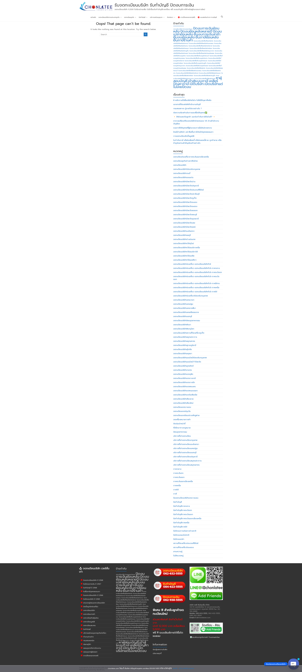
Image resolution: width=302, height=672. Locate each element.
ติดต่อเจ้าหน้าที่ (179, 423)
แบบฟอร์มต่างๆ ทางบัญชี (208, 17)
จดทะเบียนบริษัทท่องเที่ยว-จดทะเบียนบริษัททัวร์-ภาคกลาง (196, 268)
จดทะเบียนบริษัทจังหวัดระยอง (185, 206)
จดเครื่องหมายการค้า (182, 419)
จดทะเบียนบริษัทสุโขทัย (182, 349)
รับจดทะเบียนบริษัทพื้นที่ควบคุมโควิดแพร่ (197, 66)
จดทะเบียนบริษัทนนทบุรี (182, 316)
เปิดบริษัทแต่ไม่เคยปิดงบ (131, 649)
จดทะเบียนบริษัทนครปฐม (183, 304)
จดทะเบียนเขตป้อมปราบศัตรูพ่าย (186, 415)
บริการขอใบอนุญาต (156, 17)
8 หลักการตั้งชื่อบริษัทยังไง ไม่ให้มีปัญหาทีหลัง (192, 100)
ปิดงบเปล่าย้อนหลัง (132, 581)
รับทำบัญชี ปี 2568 (90, 588)
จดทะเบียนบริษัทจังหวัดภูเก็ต (185, 198)
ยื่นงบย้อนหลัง (184, 37)
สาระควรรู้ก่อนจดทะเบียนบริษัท (94, 603)
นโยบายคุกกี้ (157, 653)
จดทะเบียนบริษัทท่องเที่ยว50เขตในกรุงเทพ (190, 295)
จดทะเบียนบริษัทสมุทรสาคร (184, 341)
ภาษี (175, 493)
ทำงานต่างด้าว (88, 637)
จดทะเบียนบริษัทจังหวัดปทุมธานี (186, 185)
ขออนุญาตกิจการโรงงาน (92, 648)
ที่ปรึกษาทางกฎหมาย (182, 427)
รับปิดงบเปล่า (178, 539)
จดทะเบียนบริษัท (179, 165)
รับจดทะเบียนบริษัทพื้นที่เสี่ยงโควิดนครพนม (190, 71)
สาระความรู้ (177, 551)
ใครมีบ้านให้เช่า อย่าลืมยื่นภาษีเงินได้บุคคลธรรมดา (193, 132)
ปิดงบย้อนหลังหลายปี (196, 31)
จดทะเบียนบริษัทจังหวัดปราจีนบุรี (186, 194)
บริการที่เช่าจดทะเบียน (182, 436)
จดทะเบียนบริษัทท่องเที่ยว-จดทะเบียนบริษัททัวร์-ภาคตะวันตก (197, 272)
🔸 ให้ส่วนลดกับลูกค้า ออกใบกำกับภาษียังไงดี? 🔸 (194, 116)
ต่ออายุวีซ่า (87, 644)
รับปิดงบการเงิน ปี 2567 (92, 584)
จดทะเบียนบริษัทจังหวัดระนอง (185, 202)
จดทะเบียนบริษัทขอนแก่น (183, 177)
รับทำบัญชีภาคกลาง (181, 506)
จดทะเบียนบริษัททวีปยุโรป (183, 243)
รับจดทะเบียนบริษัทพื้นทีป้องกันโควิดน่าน (132, 598)
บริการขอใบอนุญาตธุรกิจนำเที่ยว (94, 633)
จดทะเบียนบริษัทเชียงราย (183, 399)
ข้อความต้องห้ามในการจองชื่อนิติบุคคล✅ (190, 112)
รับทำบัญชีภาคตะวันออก (183, 514)
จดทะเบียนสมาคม (89, 625)
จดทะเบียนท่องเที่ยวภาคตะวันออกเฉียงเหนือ (191, 156)
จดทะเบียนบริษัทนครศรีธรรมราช (186, 312)
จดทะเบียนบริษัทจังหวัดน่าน (184, 181)
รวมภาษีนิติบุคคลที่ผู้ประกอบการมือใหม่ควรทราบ (192, 127)
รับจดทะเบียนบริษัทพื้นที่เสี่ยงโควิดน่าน (137, 632)
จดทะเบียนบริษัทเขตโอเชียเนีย (185, 394)
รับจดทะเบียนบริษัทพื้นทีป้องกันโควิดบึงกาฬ (200, 46)
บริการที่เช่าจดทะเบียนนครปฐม (185, 448)
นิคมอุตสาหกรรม (180, 432)
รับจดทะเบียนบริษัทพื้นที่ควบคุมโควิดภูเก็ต (195, 63)
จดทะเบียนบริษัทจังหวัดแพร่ (184, 227)
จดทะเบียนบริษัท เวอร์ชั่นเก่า (94, 570)
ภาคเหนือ (177, 485)
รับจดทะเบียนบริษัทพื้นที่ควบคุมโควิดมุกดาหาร (128, 623)
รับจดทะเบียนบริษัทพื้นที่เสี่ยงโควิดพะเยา (210, 73)
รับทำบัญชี (142, 17)
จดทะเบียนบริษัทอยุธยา (182, 353)
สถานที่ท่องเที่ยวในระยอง (183, 547)
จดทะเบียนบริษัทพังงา (182, 324)
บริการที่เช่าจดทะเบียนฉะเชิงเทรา (186, 444)
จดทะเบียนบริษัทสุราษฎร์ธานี (184, 345)
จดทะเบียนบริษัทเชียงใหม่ (183, 403)
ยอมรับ (175, 668)
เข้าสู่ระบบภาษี (198, 81)
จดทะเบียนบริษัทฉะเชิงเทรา (184, 231)
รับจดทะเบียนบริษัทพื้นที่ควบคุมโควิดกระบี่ (198, 56)
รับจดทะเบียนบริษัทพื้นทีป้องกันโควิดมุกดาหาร (201, 51)
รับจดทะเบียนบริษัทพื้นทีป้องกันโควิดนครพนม (201, 43)
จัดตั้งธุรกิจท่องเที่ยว (90, 606)
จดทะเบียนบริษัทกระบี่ (181, 173)
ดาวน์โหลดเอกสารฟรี (90, 655)
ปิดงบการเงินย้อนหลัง (130, 575)
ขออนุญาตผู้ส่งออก (90, 652)
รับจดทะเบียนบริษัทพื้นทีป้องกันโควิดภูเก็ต (131, 604)
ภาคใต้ (176, 489)
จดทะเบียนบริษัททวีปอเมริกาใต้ (185, 251)
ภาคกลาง (177, 469)
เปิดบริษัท (197, 84)
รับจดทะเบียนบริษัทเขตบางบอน (185, 498)
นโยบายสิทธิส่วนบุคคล (186, 668)
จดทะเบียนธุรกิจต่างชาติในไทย (185, 161)
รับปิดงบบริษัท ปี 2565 (91, 599)
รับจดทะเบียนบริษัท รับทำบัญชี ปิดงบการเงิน (154, 5)
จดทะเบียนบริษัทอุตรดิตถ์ (183, 366)
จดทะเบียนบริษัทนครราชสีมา (184, 308)
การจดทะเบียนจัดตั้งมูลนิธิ (183, 136)
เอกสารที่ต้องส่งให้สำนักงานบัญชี (187, 104)
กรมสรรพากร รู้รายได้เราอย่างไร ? (187, 108)
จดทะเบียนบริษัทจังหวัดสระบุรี (185, 214)
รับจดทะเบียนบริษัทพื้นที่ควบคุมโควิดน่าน (197, 58)
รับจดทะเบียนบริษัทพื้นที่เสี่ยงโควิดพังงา (138, 636)
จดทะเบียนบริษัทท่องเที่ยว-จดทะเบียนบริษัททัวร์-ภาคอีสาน (196, 283)
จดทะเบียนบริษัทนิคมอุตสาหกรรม (186, 320)
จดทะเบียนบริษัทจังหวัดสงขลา (185, 210)
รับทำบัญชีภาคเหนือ (181, 522)
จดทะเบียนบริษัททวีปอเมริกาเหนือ (186, 247)
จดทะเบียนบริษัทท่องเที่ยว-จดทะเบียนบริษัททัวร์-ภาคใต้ (195, 291)
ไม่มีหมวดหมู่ (178, 555)
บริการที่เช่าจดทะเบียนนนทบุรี (184, 452)
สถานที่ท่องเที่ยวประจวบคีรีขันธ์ (185, 543)
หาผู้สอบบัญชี (129, 642)
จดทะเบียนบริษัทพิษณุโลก (183, 328)
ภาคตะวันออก (179, 477)
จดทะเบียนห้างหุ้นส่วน (91, 618)
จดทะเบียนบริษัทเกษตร (182, 370)
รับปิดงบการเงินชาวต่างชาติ (184, 531)
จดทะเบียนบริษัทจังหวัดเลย (184, 222)
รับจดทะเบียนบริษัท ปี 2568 (93, 580)
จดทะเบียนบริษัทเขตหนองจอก (185, 390)
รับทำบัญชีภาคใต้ (180, 526)
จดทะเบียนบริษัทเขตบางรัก (184, 382)
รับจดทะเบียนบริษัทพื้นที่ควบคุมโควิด (132, 610)
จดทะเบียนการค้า (89, 614)
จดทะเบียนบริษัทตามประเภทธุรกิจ (109, 17)
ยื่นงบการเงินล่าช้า (207, 34)
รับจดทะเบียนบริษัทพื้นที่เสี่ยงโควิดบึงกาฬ (187, 73)
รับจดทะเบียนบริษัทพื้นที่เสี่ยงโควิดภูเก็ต (204, 75)
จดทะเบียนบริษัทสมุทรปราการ (185, 337)
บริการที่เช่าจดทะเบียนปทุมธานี (185, 456)
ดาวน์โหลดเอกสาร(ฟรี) (187, 17)
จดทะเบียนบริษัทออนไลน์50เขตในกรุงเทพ (190, 357)
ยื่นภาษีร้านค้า (183, 40)
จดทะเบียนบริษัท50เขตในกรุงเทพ (186, 169)
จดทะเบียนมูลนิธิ (89, 621)
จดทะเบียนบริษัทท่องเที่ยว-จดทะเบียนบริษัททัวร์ (192, 264)
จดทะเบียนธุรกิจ (129, 17)
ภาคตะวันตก (178, 473)
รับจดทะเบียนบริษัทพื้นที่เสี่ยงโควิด (196, 68)
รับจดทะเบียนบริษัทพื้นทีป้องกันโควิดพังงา (201, 48)
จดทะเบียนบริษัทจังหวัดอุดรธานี (186, 218)
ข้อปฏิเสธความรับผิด (160, 649)
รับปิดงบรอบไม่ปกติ (181, 535)
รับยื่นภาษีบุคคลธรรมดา (91, 591)
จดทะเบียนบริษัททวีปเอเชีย (183, 255)
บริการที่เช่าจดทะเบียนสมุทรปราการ (187, 460)
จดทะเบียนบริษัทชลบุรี (182, 235)
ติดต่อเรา (170, 17)
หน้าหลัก (93, 17)
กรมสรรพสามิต (88, 640)
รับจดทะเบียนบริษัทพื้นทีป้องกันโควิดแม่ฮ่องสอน (201, 53)
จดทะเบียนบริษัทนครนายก (183, 300)
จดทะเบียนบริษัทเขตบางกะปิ (184, 378)
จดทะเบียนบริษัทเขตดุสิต (183, 374)
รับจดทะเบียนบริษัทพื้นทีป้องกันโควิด (203, 41)
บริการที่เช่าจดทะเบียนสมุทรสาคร (186, 465)
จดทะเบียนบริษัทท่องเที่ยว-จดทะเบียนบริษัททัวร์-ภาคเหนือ (196, 287)
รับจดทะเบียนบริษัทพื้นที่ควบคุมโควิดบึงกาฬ (130, 617)
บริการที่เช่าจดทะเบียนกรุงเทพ (185, 440)
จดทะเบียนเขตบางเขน (182, 407)
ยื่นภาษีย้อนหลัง (207, 37)
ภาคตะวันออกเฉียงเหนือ (183, 481)
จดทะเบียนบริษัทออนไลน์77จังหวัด (187, 361)
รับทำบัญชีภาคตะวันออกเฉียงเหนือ (187, 518)
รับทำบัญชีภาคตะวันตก (182, 510)
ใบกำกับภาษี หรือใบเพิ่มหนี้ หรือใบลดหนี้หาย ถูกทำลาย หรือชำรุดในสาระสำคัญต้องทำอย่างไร (197, 141)
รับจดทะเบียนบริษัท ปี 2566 (93, 595)
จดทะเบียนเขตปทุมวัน (182, 411)
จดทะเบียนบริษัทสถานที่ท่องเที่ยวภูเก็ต (188, 333)
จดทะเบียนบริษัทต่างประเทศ (184, 239)
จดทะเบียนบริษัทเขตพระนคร (184, 386)
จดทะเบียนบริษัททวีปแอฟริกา (185, 260)
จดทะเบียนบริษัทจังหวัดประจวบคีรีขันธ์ (188, 189)
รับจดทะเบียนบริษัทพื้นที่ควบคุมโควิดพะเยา (196, 61)
